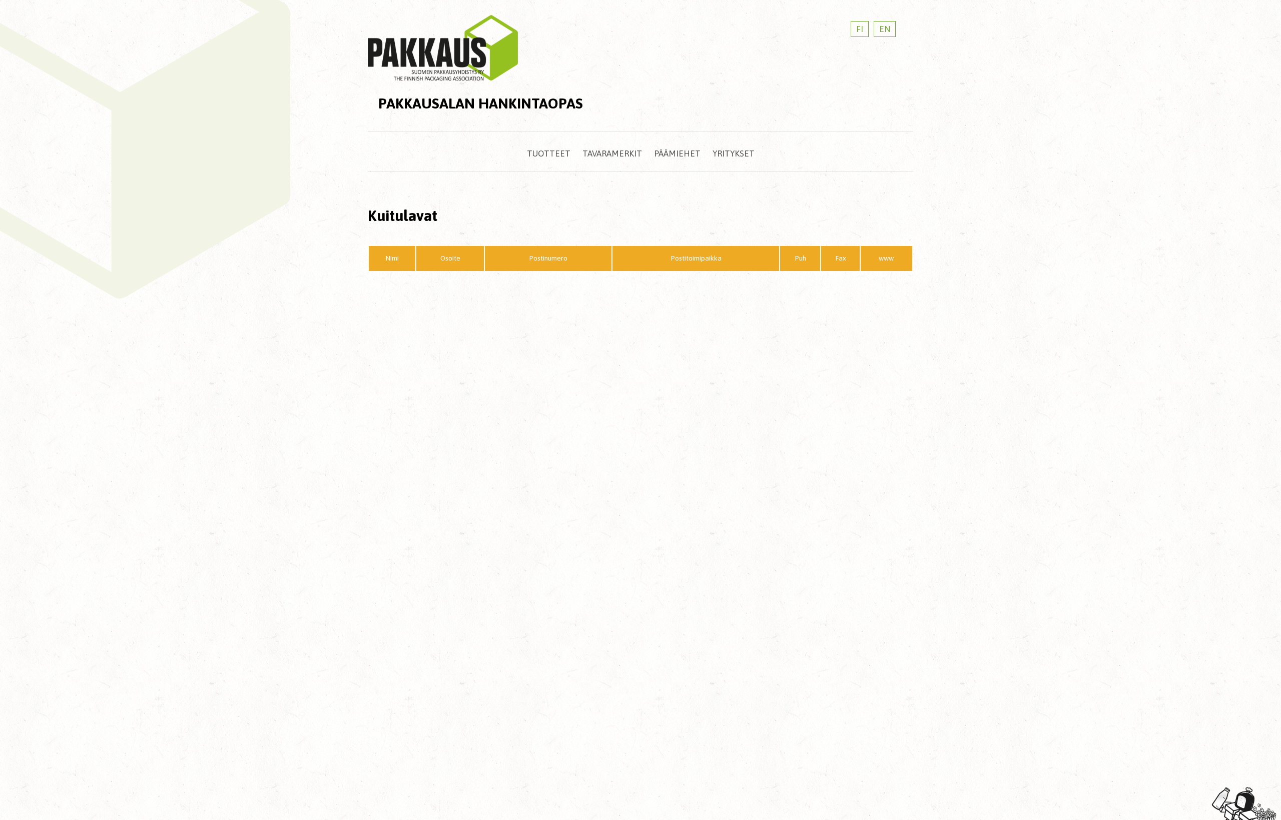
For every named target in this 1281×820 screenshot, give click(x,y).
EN (884, 29)
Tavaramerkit (612, 153)
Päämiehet (677, 153)
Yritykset (734, 153)
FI (859, 29)
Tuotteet (548, 153)
